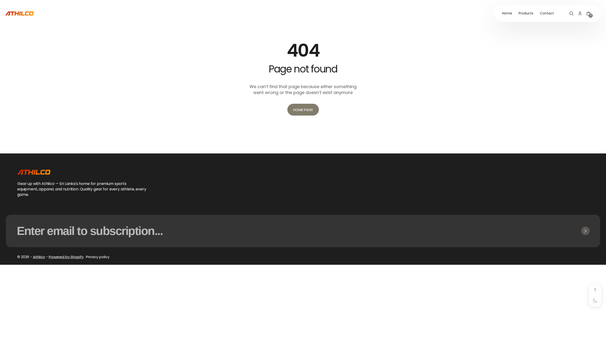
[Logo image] (19, 13)
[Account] (580, 13)
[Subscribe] (585, 230)
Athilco (39, 256)
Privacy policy (97, 256)
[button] (571, 13)
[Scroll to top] (595, 290)
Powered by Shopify (66, 256)
